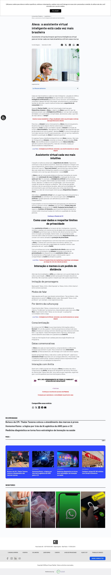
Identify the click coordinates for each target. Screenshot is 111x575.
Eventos (25, 552)
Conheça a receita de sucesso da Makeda (55, 392)
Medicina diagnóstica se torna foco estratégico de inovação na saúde (40, 430)
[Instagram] (12, 558)
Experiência (47, 16)
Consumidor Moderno (37, 16)
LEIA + (103, 440)
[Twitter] (16, 558)
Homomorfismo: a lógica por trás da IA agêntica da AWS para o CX (39, 426)
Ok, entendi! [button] (55, 11)
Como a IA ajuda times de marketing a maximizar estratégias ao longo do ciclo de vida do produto (58, 261)
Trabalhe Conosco (97, 552)
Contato (57, 552)
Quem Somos (46, 552)
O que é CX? (84, 552)
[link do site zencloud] (61, 571)
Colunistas (35, 552)
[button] (62, 44)
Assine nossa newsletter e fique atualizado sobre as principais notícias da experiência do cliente (55, 120)
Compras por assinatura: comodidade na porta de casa (55, 395)
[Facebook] (8, 558)
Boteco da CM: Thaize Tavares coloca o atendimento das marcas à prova (42, 422)
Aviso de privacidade (70, 552)
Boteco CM (10, 469)
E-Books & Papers (13, 552)
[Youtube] (20, 558)
